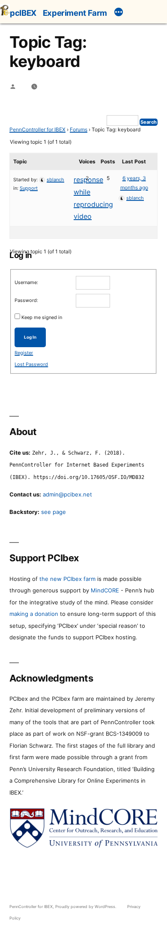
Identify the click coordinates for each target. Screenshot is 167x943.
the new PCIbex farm (67, 578)
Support (29, 188)
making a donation (33, 613)
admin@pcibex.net (67, 494)
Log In (30, 337)
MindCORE (105, 590)
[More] (118, 13)
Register (24, 353)
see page (53, 511)
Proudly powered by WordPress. (86, 906)
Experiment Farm (75, 12)
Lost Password (31, 364)
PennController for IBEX (37, 129)
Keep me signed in (41, 317)
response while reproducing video (93, 198)
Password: (26, 300)
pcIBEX (23, 12)
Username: (26, 282)
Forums (78, 129)
